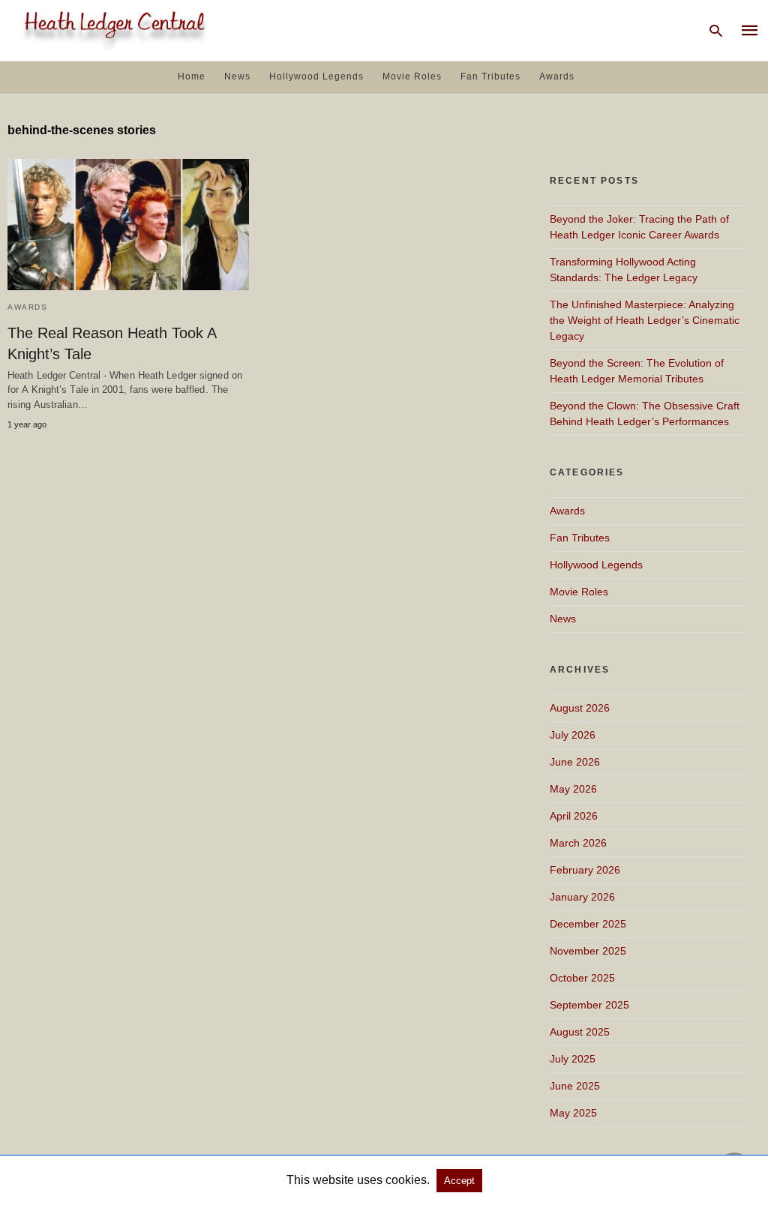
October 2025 (582, 978)
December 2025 (588, 924)
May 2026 (573, 789)
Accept (459, 1180)
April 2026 (574, 816)
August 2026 (580, 708)
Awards (556, 76)
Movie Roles (412, 76)
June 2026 (575, 762)
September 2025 (589, 1005)
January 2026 (582, 897)
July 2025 (573, 1059)
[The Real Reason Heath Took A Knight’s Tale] (128, 224)
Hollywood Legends (316, 76)
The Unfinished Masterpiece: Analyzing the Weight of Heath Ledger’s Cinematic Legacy (645, 320)
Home (192, 76)
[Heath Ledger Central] (112, 29)
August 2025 (580, 1032)
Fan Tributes (490, 76)
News (237, 76)
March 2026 (578, 843)
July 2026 (573, 735)
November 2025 (588, 951)
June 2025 (575, 1086)
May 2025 (573, 1113)
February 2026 (585, 870)
